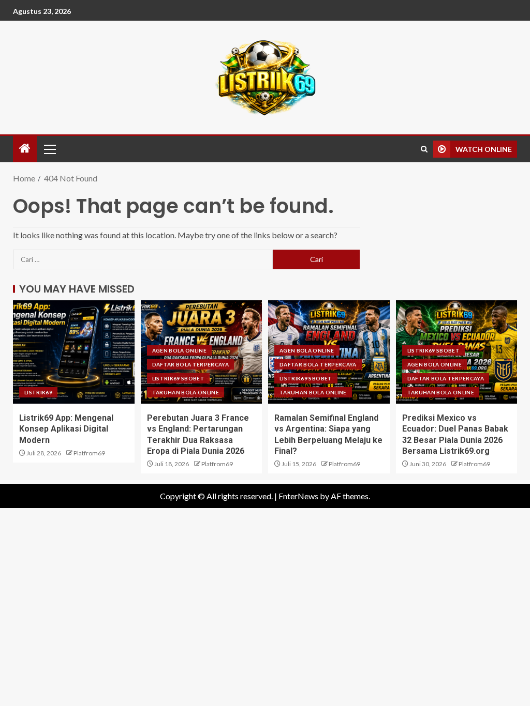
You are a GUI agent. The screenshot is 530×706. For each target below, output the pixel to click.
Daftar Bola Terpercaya (190, 364)
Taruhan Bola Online (185, 392)
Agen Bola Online (179, 350)
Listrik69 (38, 392)
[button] (49, 149)
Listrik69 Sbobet (178, 378)
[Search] (424, 149)
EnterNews (298, 496)
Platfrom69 (89, 453)
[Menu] (49, 149)
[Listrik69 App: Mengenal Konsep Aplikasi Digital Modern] (74, 352)
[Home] (25, 148)
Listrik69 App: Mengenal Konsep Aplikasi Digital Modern (66, 429)
